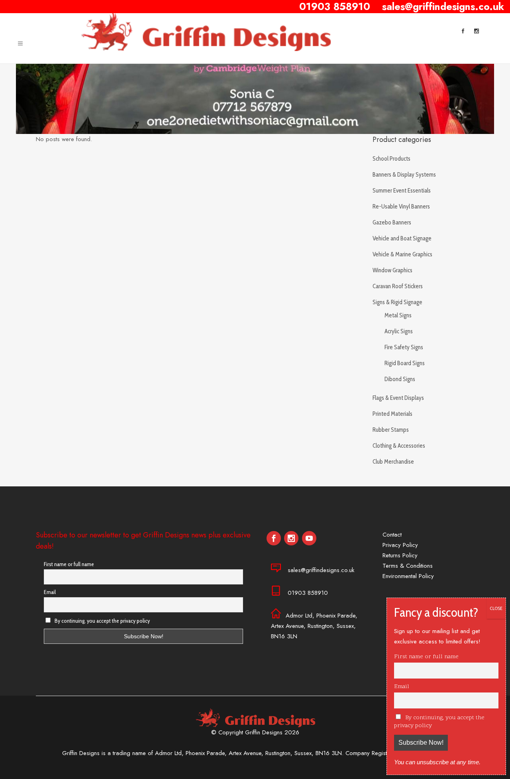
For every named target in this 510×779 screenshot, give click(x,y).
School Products (391, 158)
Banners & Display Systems (404, 174)
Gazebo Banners (392, 222)
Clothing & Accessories (399, 445)
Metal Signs (398, 315)
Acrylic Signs (398, 331)
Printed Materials (392, 413)
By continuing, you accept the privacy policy (101, 620)
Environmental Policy (408, 576)
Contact (392, 534)
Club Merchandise (393, 461)
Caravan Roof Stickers (398, 286)
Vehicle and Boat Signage (402, 238)
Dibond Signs (399, 379)
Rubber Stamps (391, 429)
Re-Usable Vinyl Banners (401, 206)
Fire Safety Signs (403, 347)
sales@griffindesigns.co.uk (321, 570)
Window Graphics (392, 270)
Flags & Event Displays (398, 397)
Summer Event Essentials (402, 190)
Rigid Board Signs (404, 363)
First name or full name (69, 564)
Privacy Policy (400, 545)
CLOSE (496, 608)
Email (50, 592)
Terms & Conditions (407, 565)
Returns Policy (400, 555)
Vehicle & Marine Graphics (402, 254)
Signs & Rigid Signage (397, 302)
